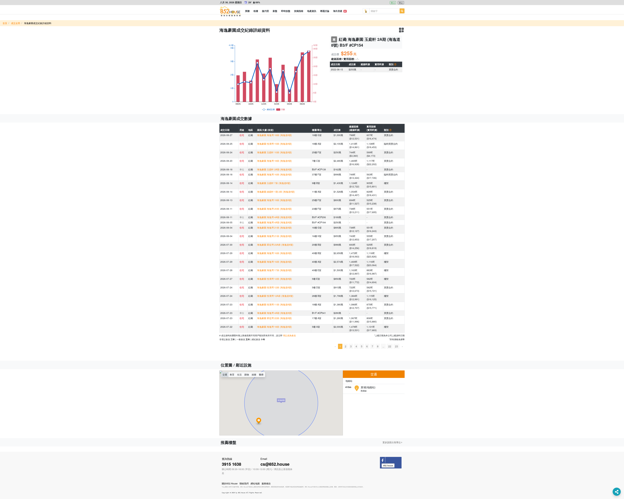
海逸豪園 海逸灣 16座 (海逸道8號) (274, 174)
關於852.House (230, 483)
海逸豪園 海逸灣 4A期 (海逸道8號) (274, 217)
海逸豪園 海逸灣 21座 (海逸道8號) (274, 227)
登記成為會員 (289, 335)
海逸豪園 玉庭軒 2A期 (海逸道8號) (274, 169)
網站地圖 (255, 483)
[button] (247, 10)
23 (396, 346)
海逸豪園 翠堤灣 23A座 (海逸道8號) (275, 244)
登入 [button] (393, 2)
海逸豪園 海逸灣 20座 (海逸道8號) (274, 208)
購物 (246, 374)
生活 (239, 374)
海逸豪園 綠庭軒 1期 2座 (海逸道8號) (276, 191)
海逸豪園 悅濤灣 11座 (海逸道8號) (274, 304)
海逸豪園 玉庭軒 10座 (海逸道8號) (274, 152)
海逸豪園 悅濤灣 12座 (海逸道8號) (274, 278)
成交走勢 (15, 23)
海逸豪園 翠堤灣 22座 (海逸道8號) (274, 318)
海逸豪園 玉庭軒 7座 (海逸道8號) (274, 183)
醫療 (261, 374)
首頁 (5, 23)
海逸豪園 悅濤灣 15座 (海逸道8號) (274, 143)
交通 (224, 374)
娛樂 (254, 374)
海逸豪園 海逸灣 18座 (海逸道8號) (274, 135)
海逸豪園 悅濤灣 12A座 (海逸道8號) (275, 295)
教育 (232, 374)
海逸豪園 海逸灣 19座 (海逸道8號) (274, 200)
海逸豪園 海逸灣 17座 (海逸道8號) (274, 270)
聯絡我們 (244, 483)
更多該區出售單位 (392, 442)
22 (389, 346)
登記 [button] (401, 2)
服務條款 (266, 483)
